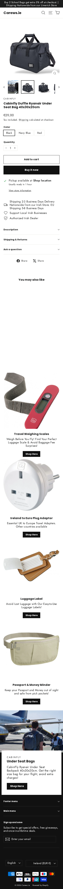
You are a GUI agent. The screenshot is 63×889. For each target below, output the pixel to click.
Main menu (10, 811)
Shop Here (32, 453)
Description (11, 229)
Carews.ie (12, 12)
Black (9, 133)
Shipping (24, 119)
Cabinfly (10, 98)
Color (7, 127)
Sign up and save (13, 822)
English (12, 863)
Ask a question (13, 249)
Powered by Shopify (40, 885)
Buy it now (31, 170)
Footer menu (11, 801)
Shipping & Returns (15, 239)
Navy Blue (25, 133)
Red (39, 133)
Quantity (9, 142)
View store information (20, 190)
